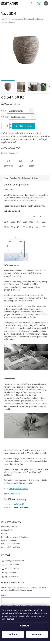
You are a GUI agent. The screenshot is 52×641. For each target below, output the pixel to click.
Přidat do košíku (25, 126)
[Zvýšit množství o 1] (10, 124)
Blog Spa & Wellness (9, 540)
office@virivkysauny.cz (18, 488)
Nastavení (25, 625)
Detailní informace (8, 153)
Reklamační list (7, 530)
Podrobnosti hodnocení (33, 19)
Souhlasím (37, 634)
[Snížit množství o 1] (10, 127)
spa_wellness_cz (12, 576)
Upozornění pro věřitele (10, 547)
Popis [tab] (6, 178)
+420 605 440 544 (12, 564)
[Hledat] (32, 3)
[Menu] (46, 3)
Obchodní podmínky (9, 526)
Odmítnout (13, 634)
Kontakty (5, 533)
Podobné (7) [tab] (15, 178)
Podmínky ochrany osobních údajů (14, 537)
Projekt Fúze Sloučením (10, 543)
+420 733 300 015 (12, 568)
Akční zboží (19, 504)
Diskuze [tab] (35, 178)
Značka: (8, 23)
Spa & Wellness (11, 572)
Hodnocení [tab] (26, 178)
